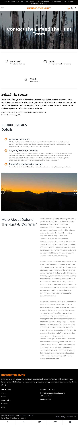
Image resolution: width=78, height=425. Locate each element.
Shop (4, 397)
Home (4, 393)
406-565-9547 (34, 82)
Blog (3, 407)
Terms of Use (71, 417)
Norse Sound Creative (18, 418)
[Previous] (3, 192)
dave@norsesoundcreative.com (60, 64)
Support (5, 404)
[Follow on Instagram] (2, 385)
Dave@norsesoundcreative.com (35, 112)
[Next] (75, 192)
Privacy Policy (60, 417)
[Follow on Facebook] (5, 385)
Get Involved (7, 400)
